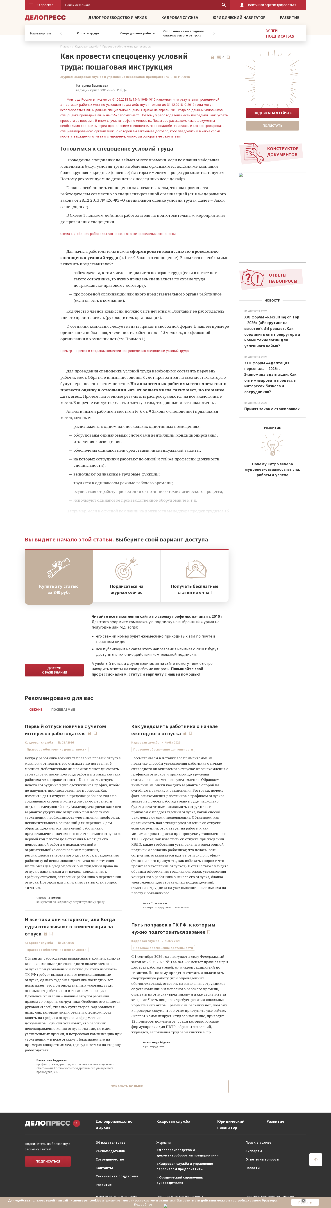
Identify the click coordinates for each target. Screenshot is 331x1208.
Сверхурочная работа (137, 33)
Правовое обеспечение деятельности (127, 46)
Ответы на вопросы (262, 1166)
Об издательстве (110, 1149)
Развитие (289, 17)
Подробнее (143, 1204)
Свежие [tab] (35, 709)
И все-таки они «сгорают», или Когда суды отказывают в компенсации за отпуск (70, 926)
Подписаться (48, 1168)
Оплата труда (88, 33)
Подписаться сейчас (273, 113)
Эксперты (253, 1158)
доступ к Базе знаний (54, 670)
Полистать (272, 125)
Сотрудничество (110, 1166)
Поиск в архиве (258, 1149)
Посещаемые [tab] (63, 709)
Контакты (104, 1174)
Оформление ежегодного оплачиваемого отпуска (183, 33)
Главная (65, 46)
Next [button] (214, 33)
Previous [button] (61, 33)
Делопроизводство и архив (117, 17)
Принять (305, 1202)
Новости (252, 1174)
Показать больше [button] (127, 1086)
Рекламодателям (110, 1158)
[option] (88, 33)
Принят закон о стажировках (272, 408)
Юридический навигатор (239, 17)
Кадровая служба (179, 17)
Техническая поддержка (117, 1183)
